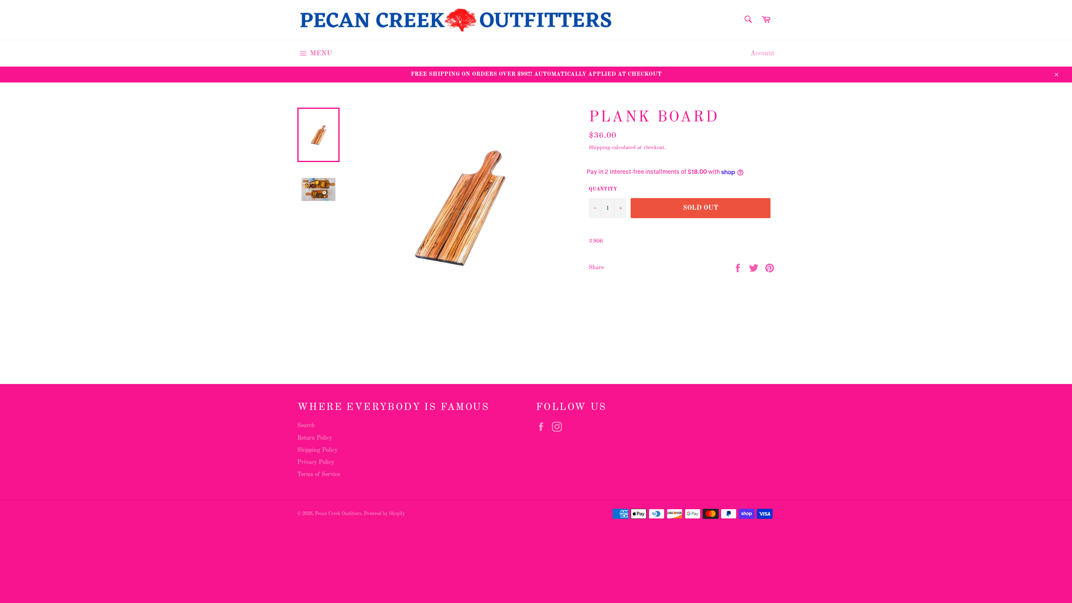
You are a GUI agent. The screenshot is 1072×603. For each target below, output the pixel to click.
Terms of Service (318, 474)
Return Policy (314, 438)
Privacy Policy (315, 462)
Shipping (599, 147)
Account (762, 53)
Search (306, 425)
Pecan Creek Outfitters (338, 513)
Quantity (603, 189)
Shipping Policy (317, 450)
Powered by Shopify (384, 513)
